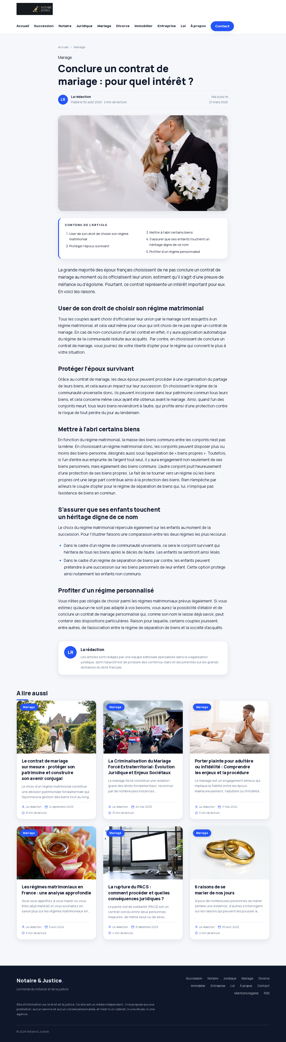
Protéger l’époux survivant (89, 246)
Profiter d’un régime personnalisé (174, 251)
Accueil (23, 26)
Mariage (104, 26)
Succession (44, 26)
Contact (222, 26)
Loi (183, 26)
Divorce (123, 26)
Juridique (84, 26)
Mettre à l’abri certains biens (171, 232)
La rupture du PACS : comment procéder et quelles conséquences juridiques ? (139, 892)
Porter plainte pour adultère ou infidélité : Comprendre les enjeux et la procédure (224, 767)
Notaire (65, 26)
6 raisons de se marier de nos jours (214, 890)
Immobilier (144, 26)
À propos (198, 26)
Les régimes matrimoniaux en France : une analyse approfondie (56, 890)
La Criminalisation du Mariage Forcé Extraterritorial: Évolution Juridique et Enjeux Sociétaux (141, 767)
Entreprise (167, 26)
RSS (266, 993)
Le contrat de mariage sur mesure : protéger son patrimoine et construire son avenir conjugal (48, 770)
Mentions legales (246, 993)
